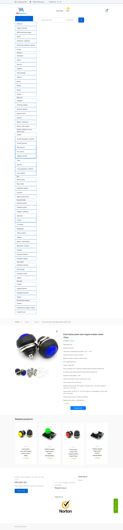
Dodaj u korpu (78, 408)
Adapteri (20, 101)
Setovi (19, 60)
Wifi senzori (21, 147)
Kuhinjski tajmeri (22, 259)
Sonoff (19, 135)
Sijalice (19, 278)
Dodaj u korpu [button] (27, 470)
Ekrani (19, 90)
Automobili (20, 262)
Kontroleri (20, 56)
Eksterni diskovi (22, 109)
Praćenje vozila (22, 273)
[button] (56, 331)
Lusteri (19, 284)
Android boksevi (22, 254)
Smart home (20, 131)
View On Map (22, 490)
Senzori (19, 64)
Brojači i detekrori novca (24, 129)
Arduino (19, 52)
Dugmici (19, 68)
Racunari (19, 97)
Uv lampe (20, 224)
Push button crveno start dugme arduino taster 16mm (73, 453)
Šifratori (19, 24)
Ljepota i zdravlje (22, 211)
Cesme (19, 303)
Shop (68, 10)
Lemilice (19, 192)
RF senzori (20, 152)
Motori (19, 86)
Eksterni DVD (21, 113)
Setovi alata (21, 179)
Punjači (19, 250)
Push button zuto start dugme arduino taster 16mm (25, 452)
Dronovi (19, 237)
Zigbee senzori (22, 156)
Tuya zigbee (21, 173)
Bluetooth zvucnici (23, 246)
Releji (18, 81)
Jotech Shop (59, 11)
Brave (19, 36)
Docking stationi (22, 105)
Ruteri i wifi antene (23, 126)
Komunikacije (21, 73)
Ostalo (19, 49)
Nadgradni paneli (22, 293)
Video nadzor (21, 233)
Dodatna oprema (22, 265)
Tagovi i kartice (22, 28)
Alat (18, 176)
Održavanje (21, 269)
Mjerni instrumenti (23, 197)
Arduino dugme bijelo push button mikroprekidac (97, 452)
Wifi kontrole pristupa (24, 32)
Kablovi (19, 77)
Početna (17, 322)
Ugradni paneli (22, 288)
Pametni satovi (22, 207)
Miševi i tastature (22, 122)
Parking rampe (22, 203)
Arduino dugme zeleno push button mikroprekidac (50, 452)
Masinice (20, 216)
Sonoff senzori (22, 143)
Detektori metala (22, 188)
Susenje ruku (21, 312)
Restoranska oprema (23, 300)
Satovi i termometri (23, 241)
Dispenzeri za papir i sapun (26, 308)
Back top (116, 507)
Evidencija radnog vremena (26, 45)
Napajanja (20, 229)
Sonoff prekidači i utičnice (25, 139)
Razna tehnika (21, 200)
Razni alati (20, 184)
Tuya (18, 160)
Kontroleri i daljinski (23, 41)
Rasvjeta (19, 281)
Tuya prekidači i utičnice (25, 169)
